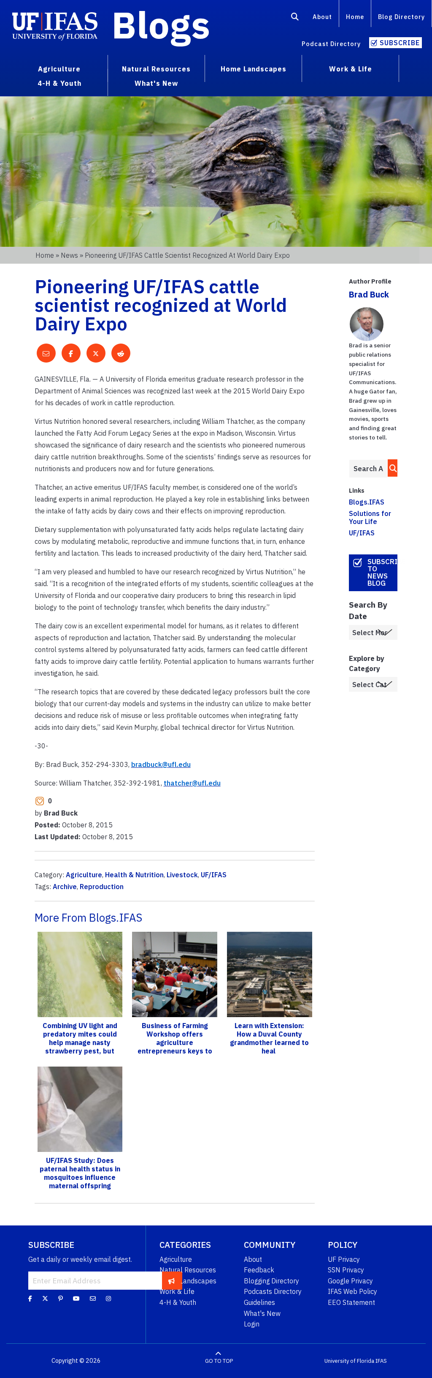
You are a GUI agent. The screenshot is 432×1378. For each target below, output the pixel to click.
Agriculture (84, 874)
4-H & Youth (177, 1302)
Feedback (259, 1270)
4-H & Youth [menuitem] (59, 83)
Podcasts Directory (273, 1291)
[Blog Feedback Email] (93, 1298)
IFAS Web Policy (352, 1291)
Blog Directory (401, 17)
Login (251, 1324)
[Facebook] (30, 1298)
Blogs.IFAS (366, 502)
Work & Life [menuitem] (350, 69)
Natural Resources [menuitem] (156, 69)
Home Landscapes (187, 1281)
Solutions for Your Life (370, 517)
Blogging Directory (271, 1281)
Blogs (161, 24)
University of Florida (349, 1360)
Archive (65, 886)
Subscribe (400, 42)
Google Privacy (350, 1281)
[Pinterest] (60, 1298)
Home (355, 17)
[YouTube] (76, 1298)
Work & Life (176, 1291)
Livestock (182, 874)
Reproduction (102, 886)
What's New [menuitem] (156, 83)
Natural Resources (187, 1270)
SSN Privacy (346, 1270)
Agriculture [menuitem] (59, 69)
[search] (391, 468)
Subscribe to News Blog (382, 572)
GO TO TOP (219, 1360)
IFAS (381, 1360)
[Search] (295, 18)
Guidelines (259, 1302)
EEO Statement (351, 1302)
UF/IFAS (214, 874)
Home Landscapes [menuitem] (253, 69)
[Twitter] (45, 1298)
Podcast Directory (331, 44)
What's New (262, 1313)
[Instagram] (108, 1298)
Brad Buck (369, 294)
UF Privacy (344, 1259)
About (322, 17)
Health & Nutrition (134, 874)
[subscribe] (171, 1280)
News (69, 255)
